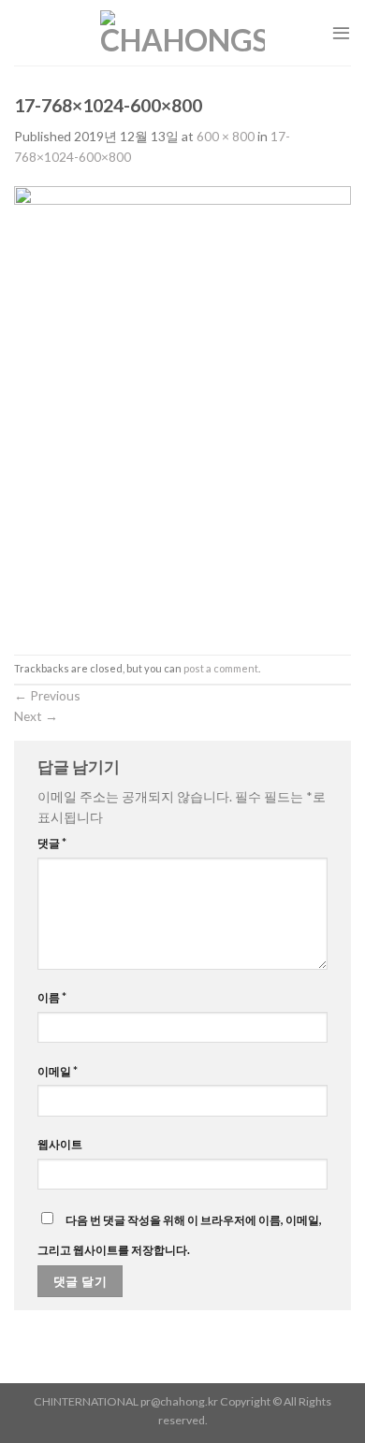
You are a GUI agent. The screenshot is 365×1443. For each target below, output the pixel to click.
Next (36, 716)
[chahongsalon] (182, 32)
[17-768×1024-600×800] (182, 409)
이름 (51, 997)
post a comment (220, 668)
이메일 (57, 1071)
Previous (47, 695)
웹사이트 (59, 1144)
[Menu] (341, 32)
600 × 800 (226, 136)
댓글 (51, 843)
